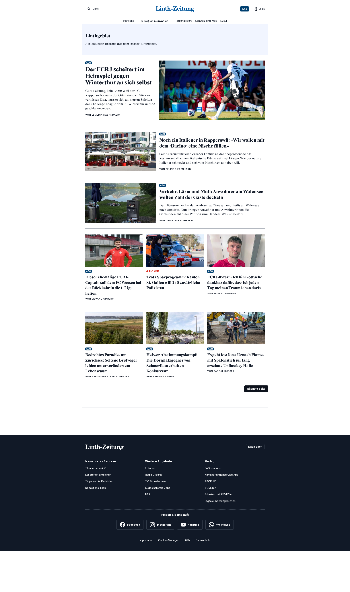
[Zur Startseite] (175, 9)
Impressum (146, 540)
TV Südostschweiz (156, 481)
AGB (187, 540)
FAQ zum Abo (213, 468)
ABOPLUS (211, 481)
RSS (147, 494)
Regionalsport (183, 20)
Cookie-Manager (168, 540)
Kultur (223, 20)
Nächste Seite (256, 388)
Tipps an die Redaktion (99, 481)
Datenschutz (203, 540)
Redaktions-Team (95, 487)
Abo (244, 8)
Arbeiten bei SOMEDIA (218, 494)
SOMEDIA (210, 487)
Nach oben (255, 446)
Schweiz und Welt (206, 20)
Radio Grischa (153, 474)
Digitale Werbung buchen (220, 500)
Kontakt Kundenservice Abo (221, 474)
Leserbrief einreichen (98, 474)
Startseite (128, 20)
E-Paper (150, 468)
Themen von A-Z (95, 468)
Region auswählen (156, 20)
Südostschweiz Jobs (157, 487)
